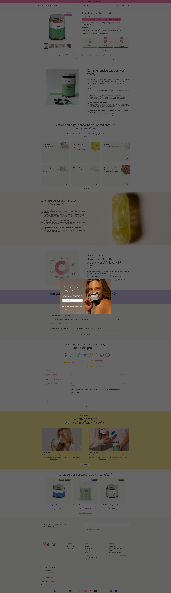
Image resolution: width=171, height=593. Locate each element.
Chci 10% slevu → (72, 304)
